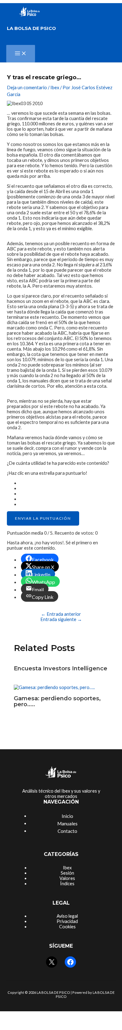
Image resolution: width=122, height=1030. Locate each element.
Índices (67, 883)
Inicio (67, 816)
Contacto (67, 831)
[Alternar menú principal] (20, 53)
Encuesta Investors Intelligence (60, 668)
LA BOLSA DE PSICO (31, 28)
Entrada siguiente (61, 619)
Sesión (67, 873)
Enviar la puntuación (43, 518)
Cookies (67, 926)
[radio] (67, 483)
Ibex (54, 87)
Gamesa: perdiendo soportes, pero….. (57, 701)
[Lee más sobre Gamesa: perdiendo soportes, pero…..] (54, 687)
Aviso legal (67, 916)
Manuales (67, 823)
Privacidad (67, 921)
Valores (67, 878)
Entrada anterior (61, 614)
